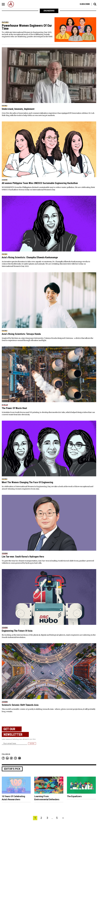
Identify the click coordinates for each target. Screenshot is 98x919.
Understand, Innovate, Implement (18, 109)
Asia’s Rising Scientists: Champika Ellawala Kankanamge (30, 257)
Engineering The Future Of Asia (17, 630)
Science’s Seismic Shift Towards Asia (20, 705)
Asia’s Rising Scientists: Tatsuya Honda (21, 334)
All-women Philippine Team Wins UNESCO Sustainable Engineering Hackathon (40, 183)
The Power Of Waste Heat (14, 408)
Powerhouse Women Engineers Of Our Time (27, 27)
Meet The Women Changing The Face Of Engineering (27, 482)
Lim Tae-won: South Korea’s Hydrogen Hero (23, 556)
